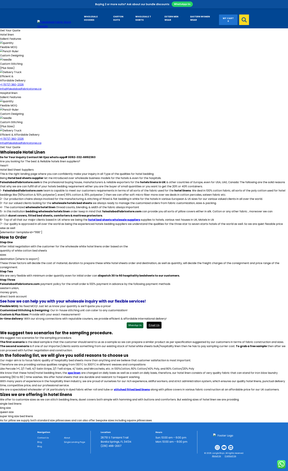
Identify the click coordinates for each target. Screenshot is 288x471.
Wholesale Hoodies (91, 18)
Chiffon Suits (118, 18)
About (67, 437)
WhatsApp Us (182, 4)
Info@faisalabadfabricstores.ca (20, 89)
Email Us (154, 325)
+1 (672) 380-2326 (12, 85)
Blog (39, 442)
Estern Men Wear (171, 18)
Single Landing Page (74, 442)
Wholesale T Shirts (143, 18)
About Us (216, 456)
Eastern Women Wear (200, 18)
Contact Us (43, 437)
